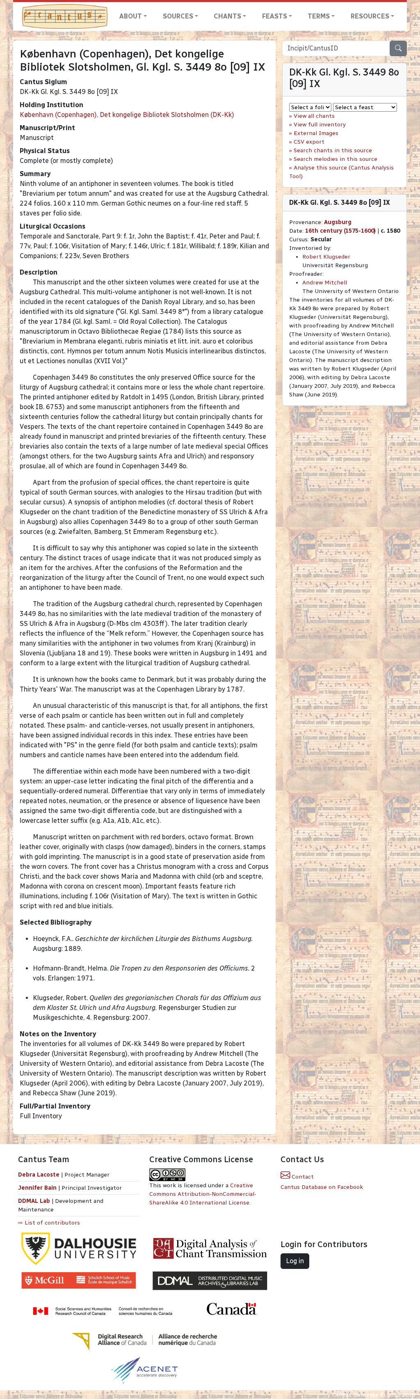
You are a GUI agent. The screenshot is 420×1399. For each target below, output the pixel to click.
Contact (302, 1176)
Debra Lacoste (38, 1174)
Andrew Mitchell (324, 282)
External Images (316, 133)
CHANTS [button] (227, 16)
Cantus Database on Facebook (322, 1187)
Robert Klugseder (326, 256)
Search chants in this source (333, 150)
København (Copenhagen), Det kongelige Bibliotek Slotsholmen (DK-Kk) (127, 115)
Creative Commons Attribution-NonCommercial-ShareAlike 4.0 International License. (202, 1194)
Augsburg (338, 222)
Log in (295, 1261)
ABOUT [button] (130, 16)
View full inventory (320, 124)
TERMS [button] (319, 16)
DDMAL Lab (34, 1201)
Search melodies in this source (335, 159)
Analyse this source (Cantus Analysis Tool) (341, 172)
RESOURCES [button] (370, 16)
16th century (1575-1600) (340, 230)
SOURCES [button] (178, 16)
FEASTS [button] (274, 16)
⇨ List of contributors (49, 1222)
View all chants (314, 115)
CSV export (309, 141)
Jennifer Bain (38, 1187)
